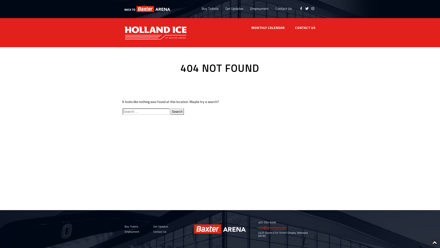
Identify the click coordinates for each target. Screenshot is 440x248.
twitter (307, 8)
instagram (312, 8)
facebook (301, 8)
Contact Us (284, 9)
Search (177, 111)
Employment (259, 9)
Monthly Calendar (268, 28)
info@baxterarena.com (272, 227)
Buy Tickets (210, 9)
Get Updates (234, 9)
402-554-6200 (267, 222)
